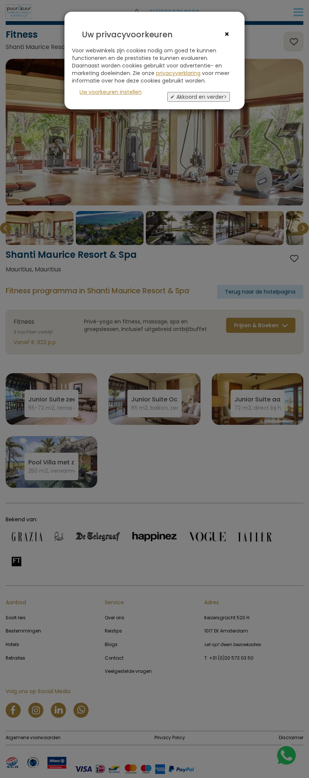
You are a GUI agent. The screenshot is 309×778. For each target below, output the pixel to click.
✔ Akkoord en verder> (198, 97)
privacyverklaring (178, 73)
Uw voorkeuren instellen (111, 92)
